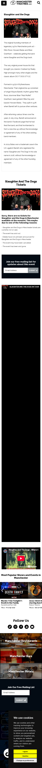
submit (32, 270)
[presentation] (2, 590)
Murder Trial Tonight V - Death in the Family (12, 602)
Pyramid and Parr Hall (8, 605)
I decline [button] (25, 756)
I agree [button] (25, 751)
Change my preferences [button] (25, 760)
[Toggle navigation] (4, 3)
